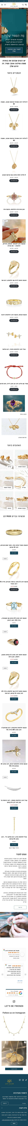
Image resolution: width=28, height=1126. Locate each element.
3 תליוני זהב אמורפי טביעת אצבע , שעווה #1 (14, 103)
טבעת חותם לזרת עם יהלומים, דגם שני (14, 280)
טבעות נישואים (22, 466)
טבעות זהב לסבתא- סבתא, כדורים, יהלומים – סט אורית (14, 245)
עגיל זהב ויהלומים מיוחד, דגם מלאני (14, 349)
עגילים (9, 466)
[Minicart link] (2, 5)
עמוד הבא (12, 848)
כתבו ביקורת (16, 958)
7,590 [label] (11, 248)
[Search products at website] (23, 5)
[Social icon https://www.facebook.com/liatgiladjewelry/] (23, 1080)
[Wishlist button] (5, 5)
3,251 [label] (16, 283)
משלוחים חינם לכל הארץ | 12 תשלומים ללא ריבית (14, 1)
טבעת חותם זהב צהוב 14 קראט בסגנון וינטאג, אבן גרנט (14, 656)
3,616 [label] (14, 841)
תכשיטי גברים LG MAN (14, 516)
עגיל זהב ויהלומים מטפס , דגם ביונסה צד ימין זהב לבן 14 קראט (14, 801)
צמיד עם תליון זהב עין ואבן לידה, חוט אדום (14, 384)
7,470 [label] (11, 106)
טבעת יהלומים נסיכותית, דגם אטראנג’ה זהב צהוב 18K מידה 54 (14, 729)
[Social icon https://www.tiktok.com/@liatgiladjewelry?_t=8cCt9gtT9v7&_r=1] (26, 1080)
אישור (14, 1123)
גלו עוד (20, 907)
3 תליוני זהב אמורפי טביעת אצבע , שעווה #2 (14, 139)
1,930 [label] (12, 586)
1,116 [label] (12, 386)
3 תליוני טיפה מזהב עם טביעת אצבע (14, 175)
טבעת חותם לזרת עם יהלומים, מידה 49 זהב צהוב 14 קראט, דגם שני (14, 692)
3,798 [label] (14, 768)
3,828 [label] (14, 549)
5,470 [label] (16, 143)
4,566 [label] (11, 317)
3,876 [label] (16, 317)
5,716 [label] (14, 622)
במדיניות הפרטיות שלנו (8, 1120)
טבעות (9, 508)
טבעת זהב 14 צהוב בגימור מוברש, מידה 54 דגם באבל (14, 583)
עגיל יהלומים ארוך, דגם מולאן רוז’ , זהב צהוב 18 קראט (14, 838)
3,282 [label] (14, 732)
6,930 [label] (16, 248)
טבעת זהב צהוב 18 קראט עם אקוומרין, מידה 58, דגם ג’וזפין (14, 619)
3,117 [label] (15, 586)
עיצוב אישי (23, 414)
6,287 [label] (16, 212)
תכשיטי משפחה (22, 508)
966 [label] (16, 386)
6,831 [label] (11, 351)
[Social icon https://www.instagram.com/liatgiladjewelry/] (20, 1080)
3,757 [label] (11, 283)
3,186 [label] (16, 351)
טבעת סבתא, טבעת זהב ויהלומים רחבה (14, 315)
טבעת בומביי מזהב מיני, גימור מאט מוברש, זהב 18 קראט (14, 546)
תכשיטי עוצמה (7, 487)
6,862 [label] (11, 212)
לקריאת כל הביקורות (14, 956)
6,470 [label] (16, 106)
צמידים (24, 487)
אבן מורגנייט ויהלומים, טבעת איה (14, 209)
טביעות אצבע (22, 437)
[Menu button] (25, 5)
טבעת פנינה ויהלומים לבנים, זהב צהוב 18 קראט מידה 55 (14, 765)
